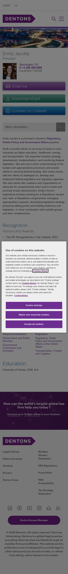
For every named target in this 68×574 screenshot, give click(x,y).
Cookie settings (34, 305)
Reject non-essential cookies (34, 315)
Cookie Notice (21, 295)
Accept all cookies (34, 324)
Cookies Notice (40, 271)
